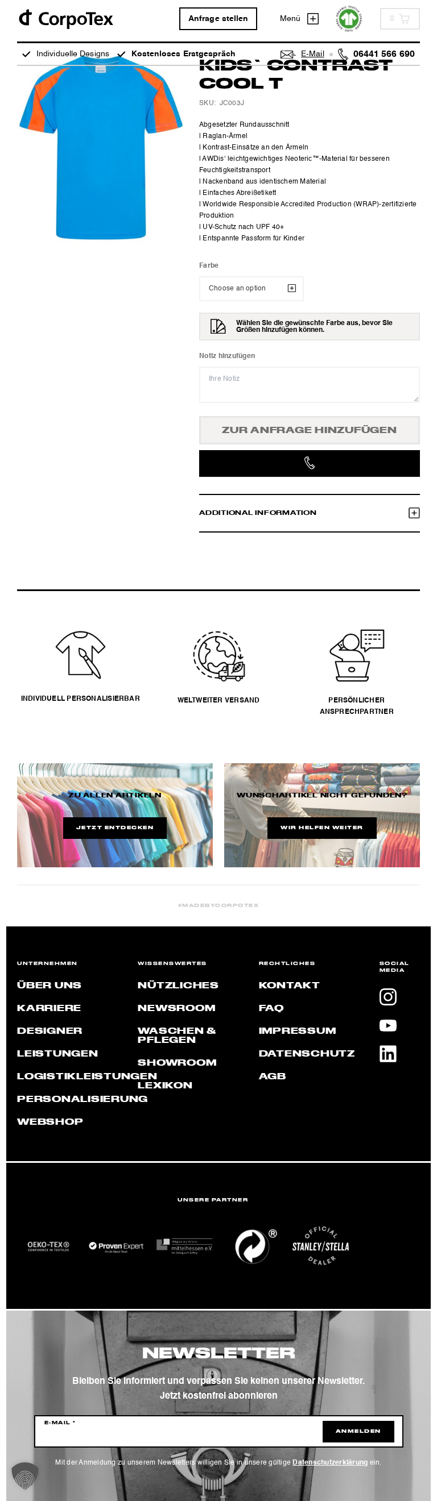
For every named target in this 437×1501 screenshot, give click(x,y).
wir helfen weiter (322, 828)
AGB (272, 1077)
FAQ (271, 1009)
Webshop (50, 1122)
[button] (25, 1476)
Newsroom (176, 1009)
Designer (50, 1032)
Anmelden (358, 1431)
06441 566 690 (384, 54)
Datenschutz (307, 1054)
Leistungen (57, 1054)
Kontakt (289, 986)
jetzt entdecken (115, 828)
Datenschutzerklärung (330, 1463)
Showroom (177, 1063)
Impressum (297, 1032)
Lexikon (165, 1086)
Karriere (49, 1009)
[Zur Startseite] (65, 18)
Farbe (208, 266)
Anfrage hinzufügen (309, 431)
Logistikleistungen (87, 1077)
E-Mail (60, 1423)
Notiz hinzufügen (227, 356)
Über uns (49, 986)
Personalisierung (82, 1100)
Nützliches (178, 986)
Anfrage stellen (218, 19)
